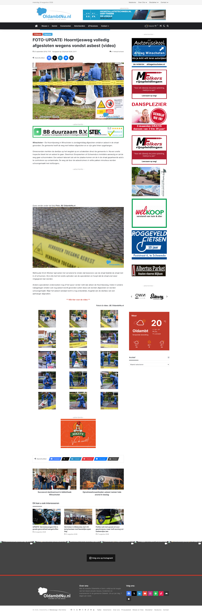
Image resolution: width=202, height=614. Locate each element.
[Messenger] (66, 58)
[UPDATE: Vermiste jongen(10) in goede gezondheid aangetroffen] (47, 517)
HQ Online (62, 610)
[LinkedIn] (60, 58)
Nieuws (44, 26)
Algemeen (47, 34)
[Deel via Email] (71, 58)
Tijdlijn (99, 610)
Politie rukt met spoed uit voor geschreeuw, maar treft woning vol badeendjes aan (109, 529)
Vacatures (132, 2)
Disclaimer (153, 2)
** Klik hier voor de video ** (78, 300)
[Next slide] (167, 296)
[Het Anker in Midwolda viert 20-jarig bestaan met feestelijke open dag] (78, 517)
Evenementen (65, 26)
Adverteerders (79, 26)
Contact (163, 2)
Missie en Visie (138, 610)
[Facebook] (49, 58)
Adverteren (107, 610)
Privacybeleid (126, 610)
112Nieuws (37, 34)
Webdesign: (54, 610)
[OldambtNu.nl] (54, 13)
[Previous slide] (132, 296)
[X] (54, 58)
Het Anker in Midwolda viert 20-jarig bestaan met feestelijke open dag (77, 529)
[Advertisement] (78, 187)
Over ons (141, 2)
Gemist (54, 26)
